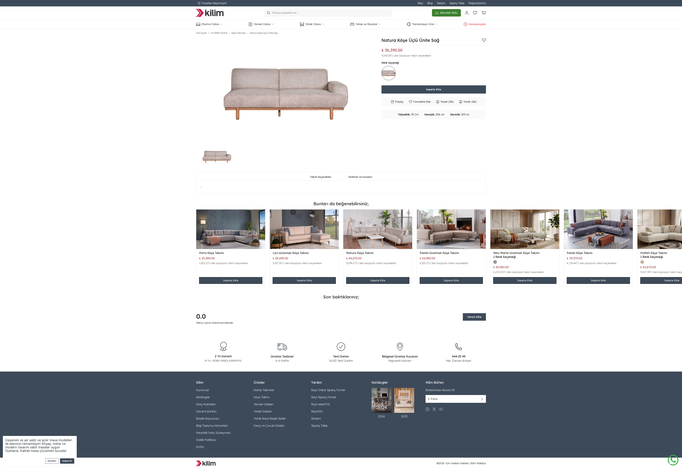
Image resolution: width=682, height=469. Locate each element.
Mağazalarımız (477, 3)
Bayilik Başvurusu (207, 418)
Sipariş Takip (457, 3)
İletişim (441, 3)
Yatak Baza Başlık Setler (270, 418)
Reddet (52, 461)
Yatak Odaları (263, 411)
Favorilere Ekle (422, 101)
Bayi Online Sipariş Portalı (328, 390)
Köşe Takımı (261, 397)
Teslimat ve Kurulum (360, 177)
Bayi (420, 3)
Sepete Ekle (433, 89)
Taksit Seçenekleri (320, 177)
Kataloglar (203, 397)
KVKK (200, 447)
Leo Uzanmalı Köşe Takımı (291, 253)
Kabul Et (67, 461)
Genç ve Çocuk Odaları (269, 425)
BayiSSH (317, 411)
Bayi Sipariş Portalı (323, 397)
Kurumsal (202, 390)
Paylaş (399, 101)
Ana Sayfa (201, 33)
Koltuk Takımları (264, 390)
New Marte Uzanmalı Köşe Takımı (516, 253)
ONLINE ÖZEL (449, 12)
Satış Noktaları (206, 404)
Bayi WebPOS (320, 404)
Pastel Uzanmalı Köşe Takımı (439, 253)
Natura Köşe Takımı (360, 253)
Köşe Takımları (238, 33)
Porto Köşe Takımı (211, 253)
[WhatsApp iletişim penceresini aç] (673, 459)
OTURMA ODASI (219, 33)
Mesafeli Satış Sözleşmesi (213, 432)
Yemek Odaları (263, 404)
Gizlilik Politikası (206, 440)
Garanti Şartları (206, 411)
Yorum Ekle (474, 317)
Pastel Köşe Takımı (579, 253)
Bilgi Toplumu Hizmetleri (212, 425)
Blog (430, 3)
